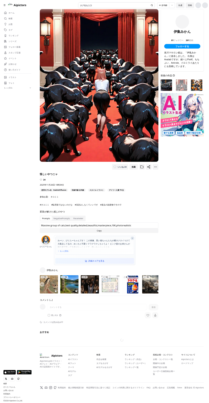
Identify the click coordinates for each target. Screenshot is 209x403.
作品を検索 (101, 359)
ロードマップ (187, 363)
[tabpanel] (99, 227)
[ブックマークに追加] (142, 167)
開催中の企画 (159, 363)
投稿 (190, 5)
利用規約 (6, 394)
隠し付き (54, 315)
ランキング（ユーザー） (136, 363)
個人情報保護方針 (76, 387)
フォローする (182, 46)
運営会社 (188, 387)
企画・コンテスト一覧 (163, 359)
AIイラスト (73, 359)
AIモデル (72, 371)
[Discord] (46, 387)
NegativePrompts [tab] (61, 218)
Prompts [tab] (46, 218)
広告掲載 (171, 387)
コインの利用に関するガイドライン (128, 387)
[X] (41, 387)
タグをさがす (102, 363)
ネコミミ (55, 196)
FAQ (148, 387)
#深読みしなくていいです (86, 204)
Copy (99, 230)
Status (179, 387)
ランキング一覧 (132, 367)
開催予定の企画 (160, 367)
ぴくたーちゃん (9, 387)
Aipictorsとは (187, 359)
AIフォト (72, 363)
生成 (180, 5)
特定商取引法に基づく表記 (98, 387)
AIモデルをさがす (104, 367)
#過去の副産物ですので (110, 204)
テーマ (71, 367)
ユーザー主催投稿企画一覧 (164, 372)
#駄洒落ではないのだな (62, 204)
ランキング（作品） (134, 359)
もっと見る (64, 251)
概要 (5, 383)
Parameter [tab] (78, 218)
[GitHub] (55, 387)
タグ (70, 375)
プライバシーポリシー (11, 397)
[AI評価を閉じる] (132, 238)
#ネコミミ (44, 204)
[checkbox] (49, 315)
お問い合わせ (8, 390)
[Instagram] (50, 387)
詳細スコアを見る (96, 260)
